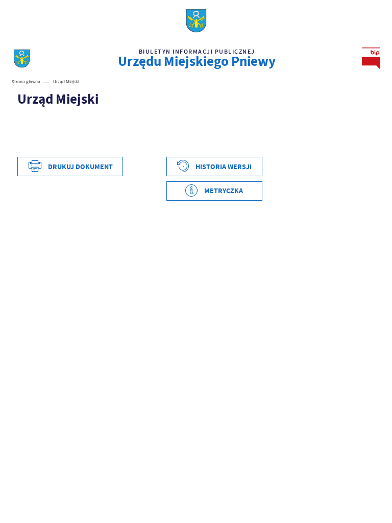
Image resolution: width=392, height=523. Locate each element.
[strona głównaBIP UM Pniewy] (22, 58)
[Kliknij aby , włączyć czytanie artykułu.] (22, 119)
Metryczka (223, 191)
